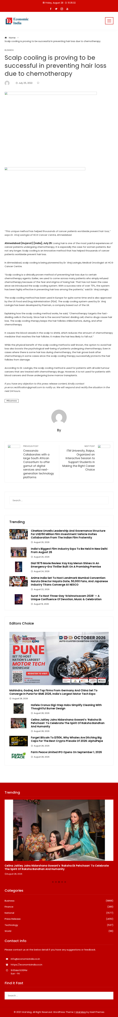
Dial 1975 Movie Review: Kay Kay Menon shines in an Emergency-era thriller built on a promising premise (66, 564)
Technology (59, 925)
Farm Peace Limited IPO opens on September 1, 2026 (66, 752)
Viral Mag (80, 1012)
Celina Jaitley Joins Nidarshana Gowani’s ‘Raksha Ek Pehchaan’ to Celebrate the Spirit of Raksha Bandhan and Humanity (67, 723)
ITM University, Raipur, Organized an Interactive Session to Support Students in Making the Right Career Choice (78, 458)
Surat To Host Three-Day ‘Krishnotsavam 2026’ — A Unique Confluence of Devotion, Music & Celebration (66, 597)
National (59, 912)
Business (9, 50)
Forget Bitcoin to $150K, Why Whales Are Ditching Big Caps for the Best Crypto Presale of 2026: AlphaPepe (67, 739)
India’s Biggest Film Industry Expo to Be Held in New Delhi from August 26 (69, 550)
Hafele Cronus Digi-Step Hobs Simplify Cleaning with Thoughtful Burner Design (66, 706)
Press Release (59, 918)
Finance (59, 906)
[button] (53, 882)
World (59, 931)
